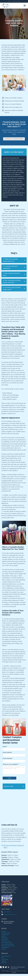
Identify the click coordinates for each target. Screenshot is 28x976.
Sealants (3, 936)
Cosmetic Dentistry (6, 932)
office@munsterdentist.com (10, 914)
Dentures (3, 931)
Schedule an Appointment (14, 139)
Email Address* (7, 752)
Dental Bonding (5, 934)
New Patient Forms (6, 956)
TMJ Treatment (5, 937)
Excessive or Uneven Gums (8, 945)
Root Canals (4, 939)
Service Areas (4, 959)
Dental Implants (5, 947)
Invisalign (3, 949)
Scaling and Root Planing (7, 944)
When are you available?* (11, 764)
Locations (3, 961)
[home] (5, 5)
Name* (5, 747)
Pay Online (4, 962)
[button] (25, 6)
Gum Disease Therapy (6, 942)
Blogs (2, 957)
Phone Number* (8, 758)
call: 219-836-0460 (14, 1)
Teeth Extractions (5, 941)
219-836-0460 (7, 912)
